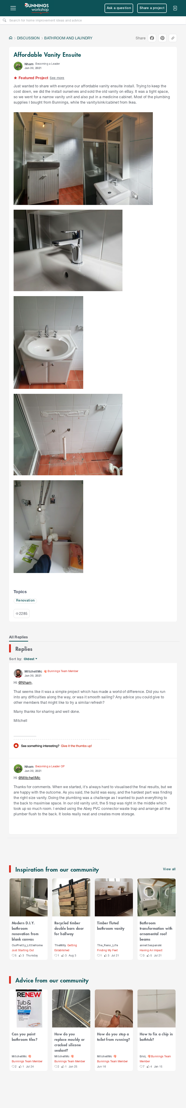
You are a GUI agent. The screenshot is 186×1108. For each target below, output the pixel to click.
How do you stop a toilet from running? (113, 1036)
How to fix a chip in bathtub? (156, 1036)
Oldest (29, 659)
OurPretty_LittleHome (27, 945)
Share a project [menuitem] (152, 8)
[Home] (10, 38)
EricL (143, 1056)
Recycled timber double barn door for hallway (69, 928)
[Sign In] (175, 8)
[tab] (18, 637)
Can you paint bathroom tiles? (24, 1036)
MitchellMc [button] (33, 671)
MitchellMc (19, 1056)
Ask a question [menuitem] (119, 8)
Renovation (25, 600)
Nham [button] (29, 64)
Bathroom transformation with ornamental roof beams (156, 931)
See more (57, 78)
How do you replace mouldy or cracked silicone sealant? (69, 1042)
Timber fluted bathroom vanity (110, 925)
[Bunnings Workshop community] (37, 8)
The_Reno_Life (107, 945)
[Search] (4, 20)
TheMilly (60, 945)
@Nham (25, 682)
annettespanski (151, 945)
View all (169, 869)
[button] (18, 66)
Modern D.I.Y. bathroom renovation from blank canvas (25, 931)
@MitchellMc (29, 777)
